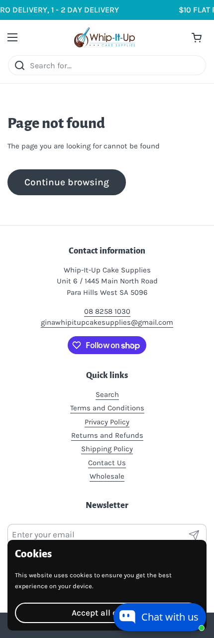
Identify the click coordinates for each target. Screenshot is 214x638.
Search (107, 394)
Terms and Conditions (107, 407)
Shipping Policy (107, 448)
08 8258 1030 (107, 311)
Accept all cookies (107, 613)
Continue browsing (66, 182)
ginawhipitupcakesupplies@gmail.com (107, 322)
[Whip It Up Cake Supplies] (104, 37)
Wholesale (107, 476)
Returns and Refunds (107, 435)
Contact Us (107, 462)
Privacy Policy (107, 421)
